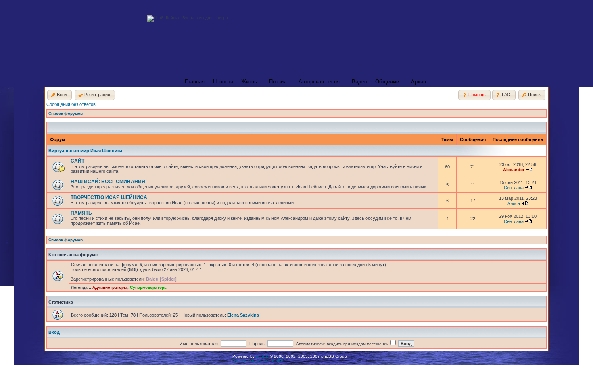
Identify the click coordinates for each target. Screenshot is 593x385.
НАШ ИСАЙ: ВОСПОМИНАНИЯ (108, 181)
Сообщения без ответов (71, 104)
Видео (359, 82)
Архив (418, 82)
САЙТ (77, 161)
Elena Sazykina (243, 315)
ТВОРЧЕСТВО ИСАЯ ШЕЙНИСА (109, 197)
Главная (195, 82)
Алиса (513, 203)
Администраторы (109, 287)
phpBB (262, 356)
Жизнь (249, 82)
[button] (59, 95)
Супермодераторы (149, 287)
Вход (54, 332)
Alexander (513, 169)
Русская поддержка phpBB (258, 360)
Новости (223, 82)
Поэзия (277, 82)
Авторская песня (319, 82)
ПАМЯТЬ (81, 213)
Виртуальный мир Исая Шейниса (85, 150)
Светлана (514, 187)
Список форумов (65, 113)
